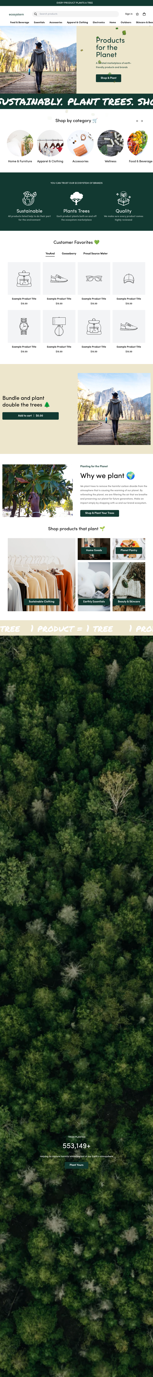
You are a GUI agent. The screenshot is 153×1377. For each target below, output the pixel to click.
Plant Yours (76, 1165)
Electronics (99, 22)
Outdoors (126, 22)
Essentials (39, 22)
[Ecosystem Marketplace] (16, 14)
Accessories (55, 22)
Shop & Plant (108, 78)
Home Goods (94, 550)
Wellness (110, 161)
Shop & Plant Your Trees (99, 513)
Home (113, 22)
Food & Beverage (19, 22)
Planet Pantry (129, 550)
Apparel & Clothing (77, 22)
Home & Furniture (20, 161)
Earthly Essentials (94, 601)
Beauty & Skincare (129, 601)
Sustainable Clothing (41, 601)
